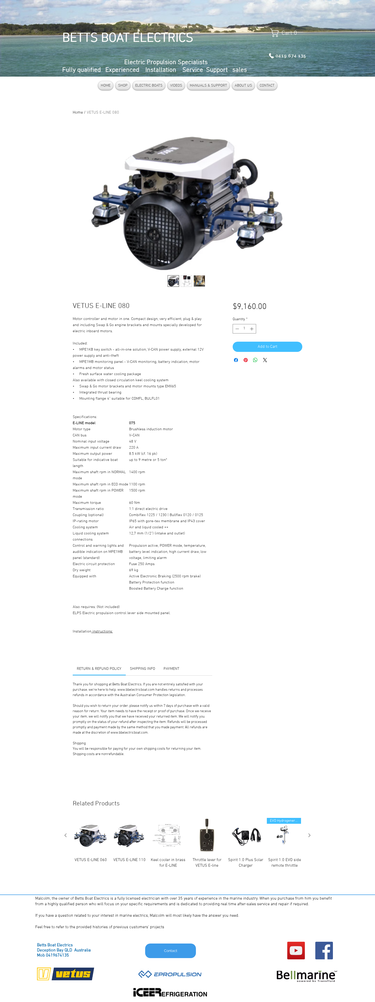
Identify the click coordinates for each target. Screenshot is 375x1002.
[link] (99, 668)
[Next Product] (309, 835)
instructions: (102, 631)
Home (78, 112)
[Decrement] (236, 328)
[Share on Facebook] (236, 360)
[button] (286, 33)
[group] (187, 853)
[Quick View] (90, 835)
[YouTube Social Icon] (296, 950)
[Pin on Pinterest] (246, 360)
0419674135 (57, 955)
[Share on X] (265, 360)
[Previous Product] (65, 835)
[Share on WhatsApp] (255, 360)
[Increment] (252, 328)
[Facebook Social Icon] (324, 950)
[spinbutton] (244, 328)
